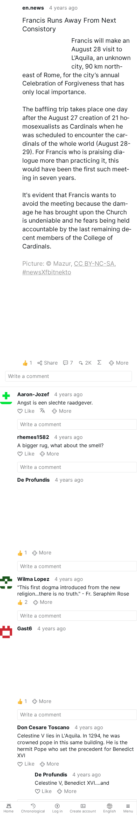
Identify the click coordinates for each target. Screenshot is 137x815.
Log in (57, 811)
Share (51, 362)
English (109, 811)
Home (9, 811)
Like (29, 411)
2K (88, 362)
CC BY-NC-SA (94, 263)
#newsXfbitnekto (46, 272)
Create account (83, 811)
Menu (128, 811)
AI (100, 362)
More (122, 362)
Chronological (33, 811)
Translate (43, 410)
